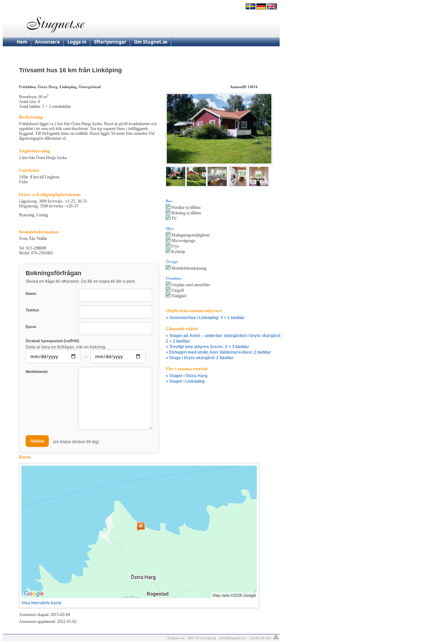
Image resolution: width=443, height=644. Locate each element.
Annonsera (47, 42)
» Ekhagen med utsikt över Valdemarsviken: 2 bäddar (218, 352)
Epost (31, 327)
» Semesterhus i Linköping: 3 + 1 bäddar (205, 317)
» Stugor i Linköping (185, 381)
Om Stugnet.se (151, 42)
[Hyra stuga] (250, 8)
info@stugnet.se (232, 638)
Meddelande (37, 372)
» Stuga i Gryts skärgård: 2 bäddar (200, 357)
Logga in (77, 42)
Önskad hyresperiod (52, 340)
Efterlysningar (110, 42)
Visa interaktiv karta (41, 602)
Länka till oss (260, 638)
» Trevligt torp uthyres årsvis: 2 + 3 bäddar (207, 346)
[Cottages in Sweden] (272, 8)
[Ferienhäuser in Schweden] (261, 8)
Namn (31, 293)
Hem (22, 42)
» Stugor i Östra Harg (186, 375)
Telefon (32, 310)
